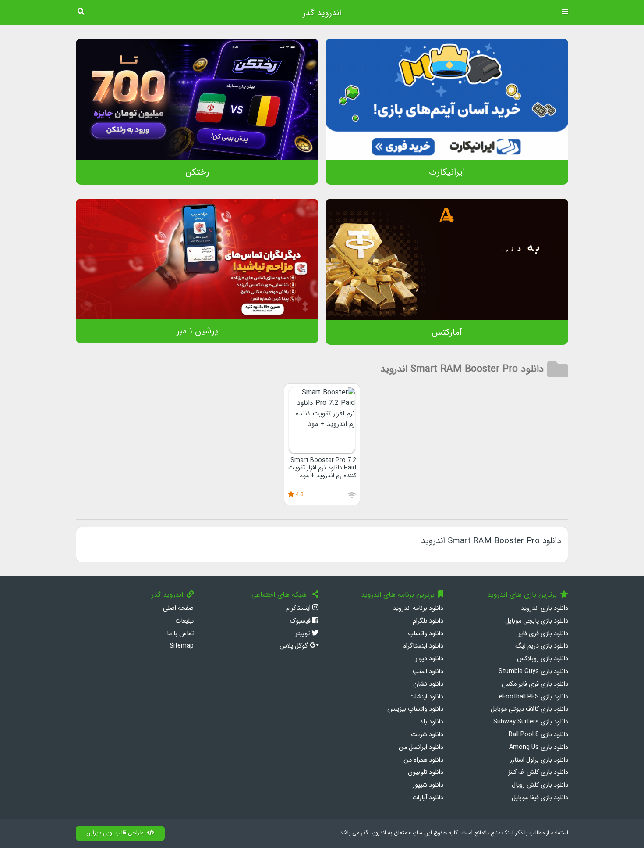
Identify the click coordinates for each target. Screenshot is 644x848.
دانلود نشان (428, 684)
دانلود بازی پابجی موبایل (536, 621)
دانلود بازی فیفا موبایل (540, 798)
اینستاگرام (299, 608)
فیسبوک (301, 621)
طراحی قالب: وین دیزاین (115, 833)
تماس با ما (180, 634)
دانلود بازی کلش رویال (540, 785)
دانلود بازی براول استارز (539, 760)
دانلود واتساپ (425, 634)
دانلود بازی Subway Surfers (530, 722)
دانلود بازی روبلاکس (542, 659)
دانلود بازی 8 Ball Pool (538, 735)
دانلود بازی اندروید (544, 608)
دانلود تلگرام (428, 621)
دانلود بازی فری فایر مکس (535, 684)
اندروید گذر (322, 13)
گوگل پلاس (295, 646)
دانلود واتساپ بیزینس (415, 709)
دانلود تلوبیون (425, 772)
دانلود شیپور (428, 785)
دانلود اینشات (426, 697)
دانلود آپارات (427, 798)
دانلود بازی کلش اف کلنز (538, 772)
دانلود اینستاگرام (423, 646)
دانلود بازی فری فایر (543, 634)
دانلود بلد (431, 722)
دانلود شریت (427, 735)
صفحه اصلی (178, 608)
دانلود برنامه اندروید (418, 608)
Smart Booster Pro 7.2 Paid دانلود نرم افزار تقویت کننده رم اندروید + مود (322, 468)
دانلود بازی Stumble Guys (533, 671)
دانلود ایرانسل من (421, 747)
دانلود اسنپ (428, 671)
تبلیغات (184, 621)
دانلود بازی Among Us (538, 747)
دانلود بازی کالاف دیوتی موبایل (529, 709)
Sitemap (182, 646)
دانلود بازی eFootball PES (533, 697)
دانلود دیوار (429, 659)
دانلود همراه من (423, 760)
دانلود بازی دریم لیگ (541, 646)
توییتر (303, 634)
